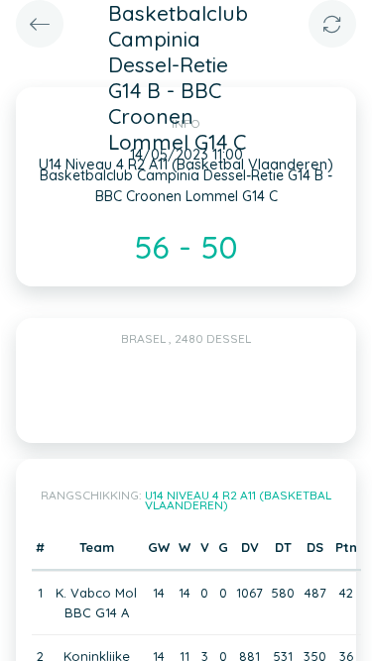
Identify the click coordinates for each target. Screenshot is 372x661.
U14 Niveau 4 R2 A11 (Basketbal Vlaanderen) (238, 500)
